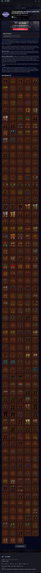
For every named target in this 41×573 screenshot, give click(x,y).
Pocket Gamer (21, 569)
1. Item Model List (7, 36)
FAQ (12, 566)
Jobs (22, 566)
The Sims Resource (9, 569)
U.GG (5, 569)
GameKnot (34, 569)
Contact (5, 566)
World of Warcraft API (29, 67)
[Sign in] (35, 1)
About (3, 566)
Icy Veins (3, 559)
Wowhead (4, 69)
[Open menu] (39, 1)
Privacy (14, 566)
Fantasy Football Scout (28, 569)
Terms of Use (19, 566)
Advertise (9, 566)
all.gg (2, 569)
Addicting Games (16, 569)
